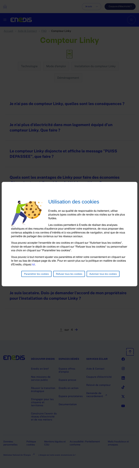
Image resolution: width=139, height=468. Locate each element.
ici (33, 264)
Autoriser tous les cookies (103, 274)
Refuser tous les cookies (69, 274)
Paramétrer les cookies (36, 274)
